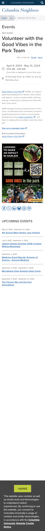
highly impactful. (25, 117)
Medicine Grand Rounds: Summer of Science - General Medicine (20, 259)
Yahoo (40, 57)
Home (4, 18)
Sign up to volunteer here (13, 128)
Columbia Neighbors (20, 10)
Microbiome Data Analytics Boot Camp (21, 271)
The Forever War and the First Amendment (17, 284)
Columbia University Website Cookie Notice (22, 523)
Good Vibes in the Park (12, 91)
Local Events (13, 18)
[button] (3, 2)
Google (34, 57)
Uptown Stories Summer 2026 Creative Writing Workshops (22, 245)
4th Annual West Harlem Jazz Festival (21, 232)
